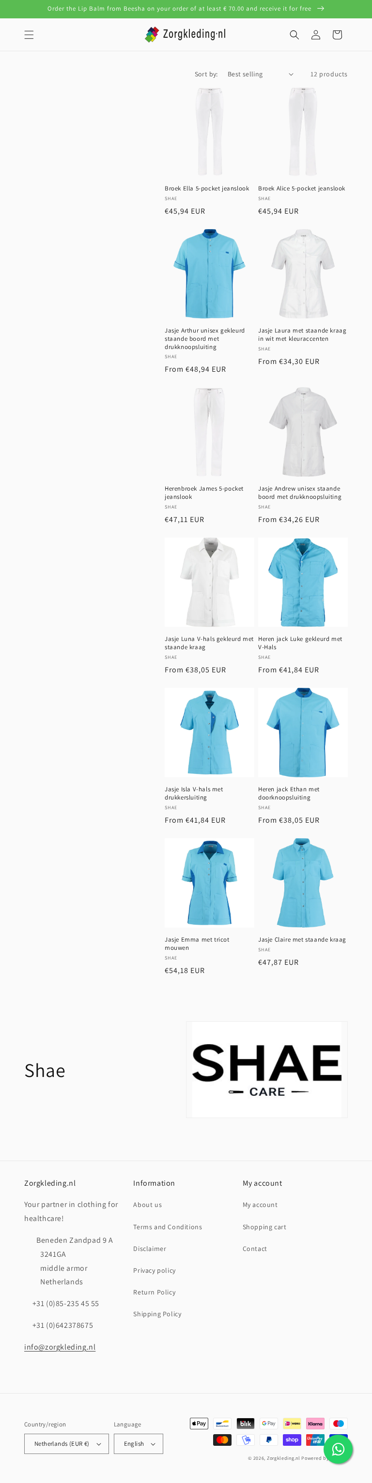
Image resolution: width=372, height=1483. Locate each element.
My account (260, 1204)
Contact (255, 1248)
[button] (29, 34)
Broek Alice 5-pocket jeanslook (301, 188)
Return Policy (154, 1292)
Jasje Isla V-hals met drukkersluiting (194, 793)
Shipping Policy (157, 1313)
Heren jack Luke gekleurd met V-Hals (300, 643)
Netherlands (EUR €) (62, 1443)
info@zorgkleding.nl (59, 1347)
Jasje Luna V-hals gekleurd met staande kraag (209, 643)
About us (147, 1204)
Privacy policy (154, 1270)
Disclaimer (149, 1248)
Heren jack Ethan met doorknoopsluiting (289, 793)
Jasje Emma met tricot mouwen (197, 944)
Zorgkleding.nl (283, 1458)
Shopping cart (265, 1226)
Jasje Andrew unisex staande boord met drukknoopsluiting (299, 493)
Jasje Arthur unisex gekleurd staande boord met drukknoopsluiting (205, 339)
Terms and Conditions (167, 1226)
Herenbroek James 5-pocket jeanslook (204, 493)
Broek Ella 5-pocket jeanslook (207, 188)
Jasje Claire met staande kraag (302, 940)
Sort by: (206, 74)
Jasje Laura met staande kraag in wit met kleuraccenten (302, 335)
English (134, 1443)
